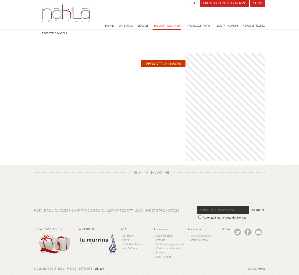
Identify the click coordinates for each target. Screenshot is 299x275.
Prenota (160, 240)
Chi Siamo (125, 25)
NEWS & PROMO (253, 25)
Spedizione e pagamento (170, 244)
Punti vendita (163, 256)
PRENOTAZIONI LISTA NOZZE (224, 3)
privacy (99, 268)
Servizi (143, 25)
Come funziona (164, 235)
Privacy (160, 252)
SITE (193, 3)
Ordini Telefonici (199, 240)
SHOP (257, 3)
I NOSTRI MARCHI (226, 25)
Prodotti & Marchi (167, 25)
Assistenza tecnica (200, 235)
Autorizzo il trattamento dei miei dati (224, 217)
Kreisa (261, 268)
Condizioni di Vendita (168, 248)
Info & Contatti (198, 25)
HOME (109, 25)
